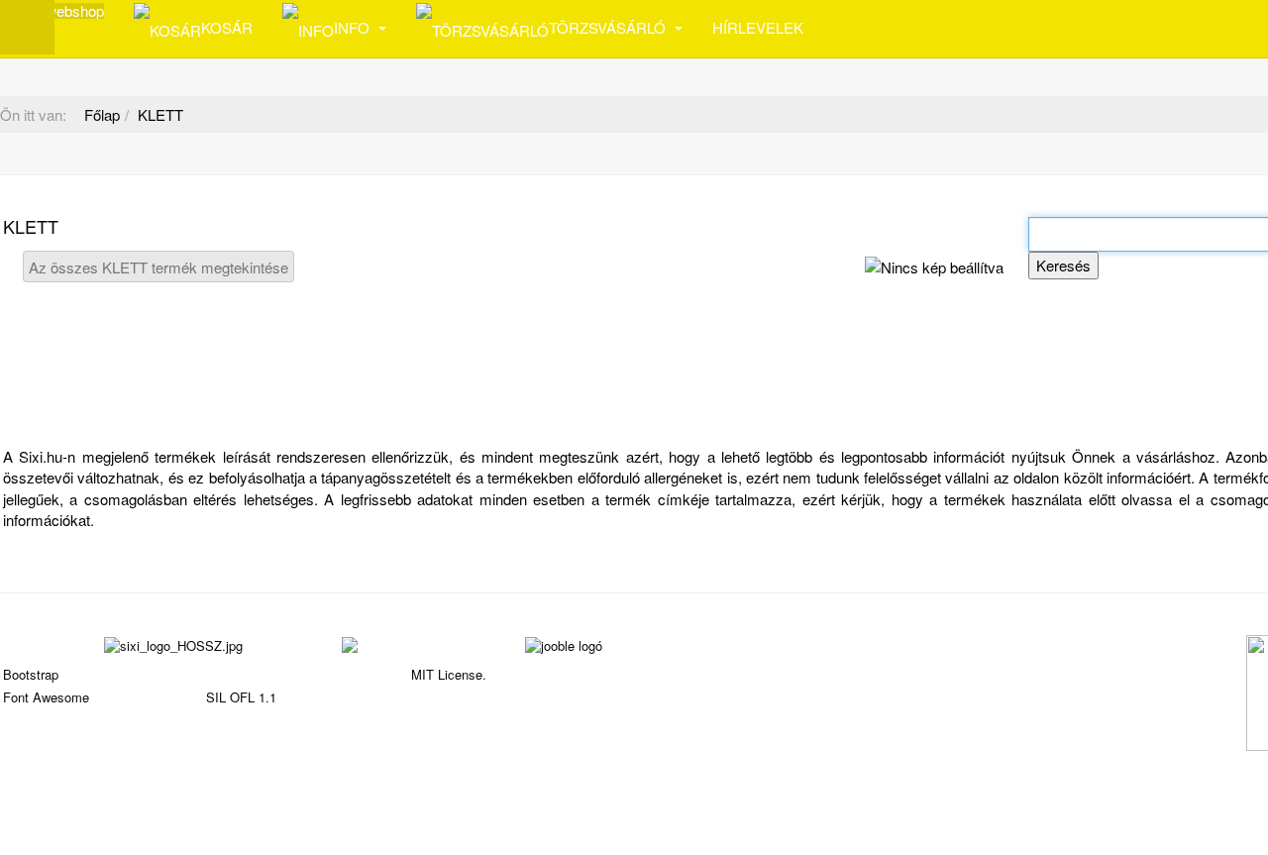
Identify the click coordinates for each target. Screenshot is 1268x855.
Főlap (102, 114)
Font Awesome (46, 697)
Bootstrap (30, 674)
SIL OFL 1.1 (241, 697)
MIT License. (448, 674)
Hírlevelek (757, 27)
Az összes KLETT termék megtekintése (158, 267)
